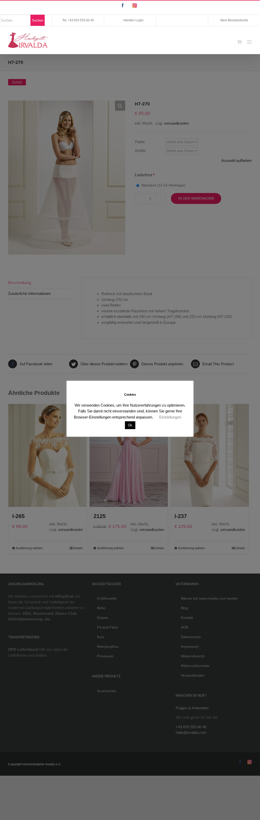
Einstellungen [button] (170, 417)
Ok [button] (130, 425)
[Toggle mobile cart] (239, 42)
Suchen (37, 20)
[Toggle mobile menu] (249, 42)
